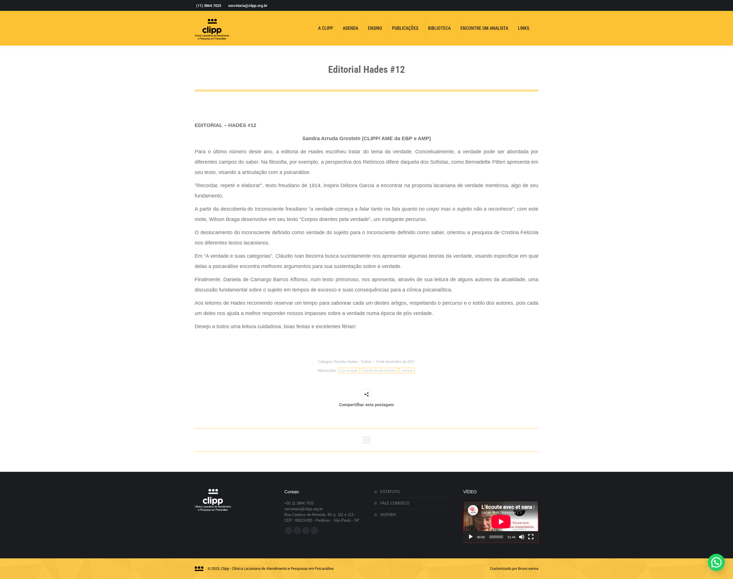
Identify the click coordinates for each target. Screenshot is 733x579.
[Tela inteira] (531, 537)
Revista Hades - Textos (352, 361)
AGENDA (388, 515)
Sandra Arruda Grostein (379, 370)
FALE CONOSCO (394, 503)
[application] (501, 521)
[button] (716, 562)
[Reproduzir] (471, 537)
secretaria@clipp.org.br (247, 5)
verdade (407, 370)
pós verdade (349, 370)
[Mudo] (522, 537)
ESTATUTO (390, 492)
